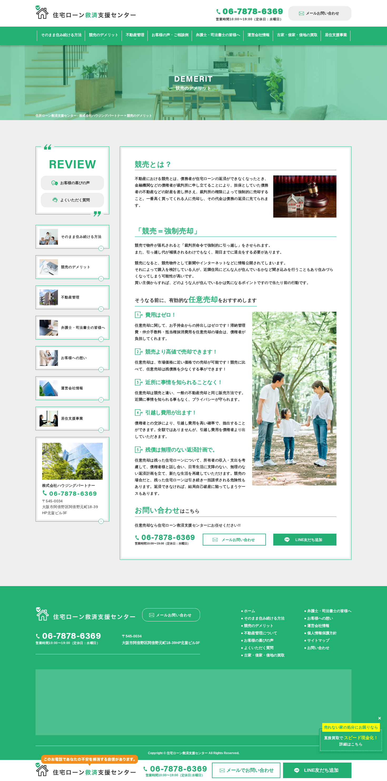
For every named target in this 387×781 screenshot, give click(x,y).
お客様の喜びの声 (75, 183)
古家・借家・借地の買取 (297, 35)
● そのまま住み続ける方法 (263, 618)
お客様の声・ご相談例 (170, 35)
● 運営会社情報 (316, 625)
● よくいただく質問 (257, 648)
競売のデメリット (103, 35)
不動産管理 (135, 35)
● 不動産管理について (259, 633)
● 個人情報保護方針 (320, 633)
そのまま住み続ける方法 (61, 35)
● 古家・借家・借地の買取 (263, 655)
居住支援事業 (336, 35)
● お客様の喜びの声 (257, 640)
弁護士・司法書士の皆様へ (218, 35)
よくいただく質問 (75, 200)
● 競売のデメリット (257, 625)
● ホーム (248, 611)
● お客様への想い (318, 618)
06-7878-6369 (71, 635)
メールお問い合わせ (322, 13)
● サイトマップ (316, 640)
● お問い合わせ (316, 648)
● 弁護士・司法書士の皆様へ (327, 611)
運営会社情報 (258, 35)
